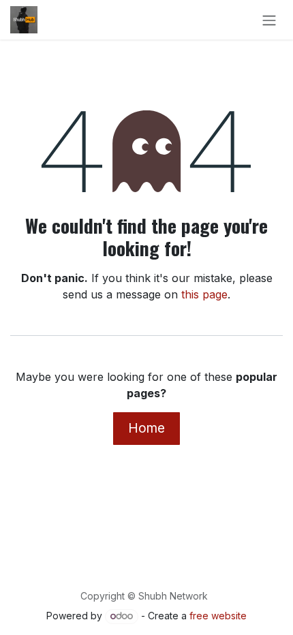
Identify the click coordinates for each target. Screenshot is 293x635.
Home (146, 428)
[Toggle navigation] (269, 19)
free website (218, 615)
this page (204, 294)
